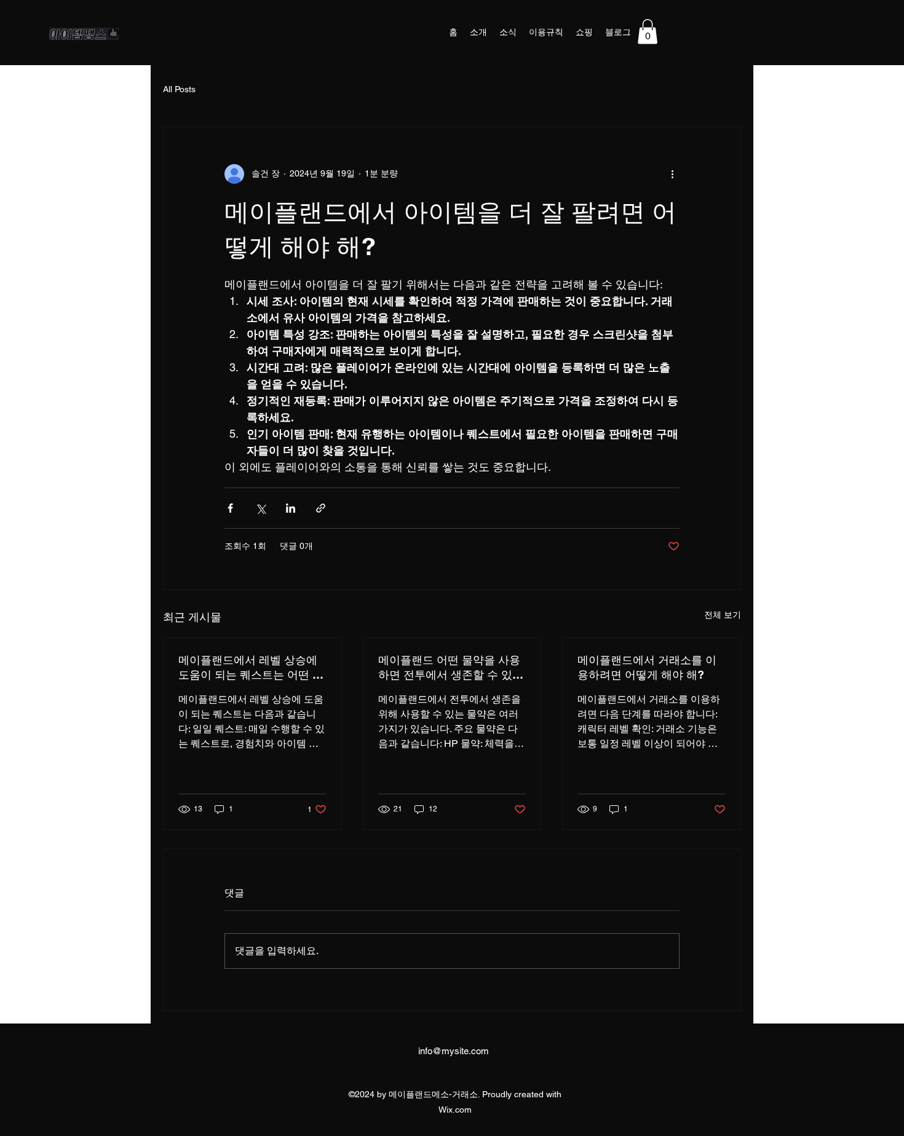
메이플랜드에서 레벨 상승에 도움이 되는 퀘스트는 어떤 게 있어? (250, 667)
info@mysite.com (453, 1051)
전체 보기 (722, 615)
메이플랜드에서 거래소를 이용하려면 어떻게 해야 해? (646, 667)
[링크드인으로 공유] (290, 508)
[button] (647, 31)
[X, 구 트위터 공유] (260, 508)
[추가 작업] (672, 174)
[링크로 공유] (321, 508)
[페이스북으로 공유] (230, 508)
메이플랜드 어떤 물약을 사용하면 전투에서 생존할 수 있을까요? (450, 667)
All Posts (179, 89)
